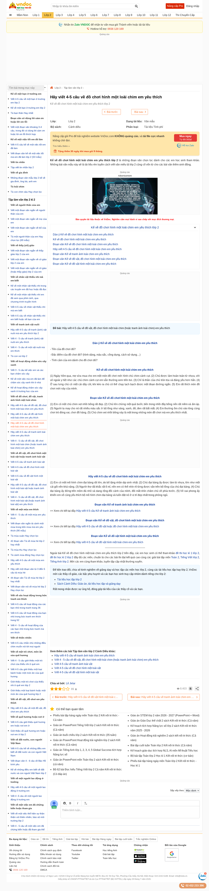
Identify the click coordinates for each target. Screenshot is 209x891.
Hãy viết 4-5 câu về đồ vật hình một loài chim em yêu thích (109, 542)
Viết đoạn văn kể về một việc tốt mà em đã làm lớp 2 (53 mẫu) (27, 155)
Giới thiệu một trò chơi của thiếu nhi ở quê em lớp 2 (27, 683)
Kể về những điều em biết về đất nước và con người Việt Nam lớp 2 (28, 771)
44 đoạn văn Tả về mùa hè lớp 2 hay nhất (27, 579)
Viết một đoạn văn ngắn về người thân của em (28, 212)
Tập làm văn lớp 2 (73, 88)
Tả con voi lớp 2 (19, 356)
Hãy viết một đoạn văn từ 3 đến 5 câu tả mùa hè (28, 571)
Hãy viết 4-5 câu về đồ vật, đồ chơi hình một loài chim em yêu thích (29, 407)
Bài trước (112, 112)
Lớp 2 (58, 88)
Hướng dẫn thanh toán (52, 862)
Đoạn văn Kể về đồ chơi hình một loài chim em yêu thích (85, 244)
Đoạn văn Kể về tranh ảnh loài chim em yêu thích (81, 254)
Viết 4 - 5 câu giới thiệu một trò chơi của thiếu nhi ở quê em (26, 662)
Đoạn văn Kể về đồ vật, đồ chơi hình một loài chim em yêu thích (89, 259)
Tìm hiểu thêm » (61, 146)
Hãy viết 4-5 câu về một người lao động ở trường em (28, 789)
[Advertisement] (104, 59)
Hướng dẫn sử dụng (19, 854)
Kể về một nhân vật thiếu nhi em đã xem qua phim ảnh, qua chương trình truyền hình (27, 298)
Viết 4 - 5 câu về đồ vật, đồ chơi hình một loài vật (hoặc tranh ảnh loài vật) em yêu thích (28, 500)
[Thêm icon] (64, 803)
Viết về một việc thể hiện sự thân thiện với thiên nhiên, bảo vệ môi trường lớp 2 (27, 817)
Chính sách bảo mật (50, 858)
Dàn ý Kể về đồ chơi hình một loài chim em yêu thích (83, 234)
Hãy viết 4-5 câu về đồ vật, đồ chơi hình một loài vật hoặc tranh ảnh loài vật (29, 488)
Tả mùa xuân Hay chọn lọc (24, 535)
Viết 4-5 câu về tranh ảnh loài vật (73, 664)
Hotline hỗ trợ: (107, 29)
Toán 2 (175, 557)
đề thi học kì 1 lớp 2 (187, 553)
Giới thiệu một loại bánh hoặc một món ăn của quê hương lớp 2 (28, 692)
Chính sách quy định (51, 850)
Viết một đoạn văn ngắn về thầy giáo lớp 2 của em (27, 252)
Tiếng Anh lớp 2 (59, 561)
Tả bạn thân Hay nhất (22, 113)
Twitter (75, 858)
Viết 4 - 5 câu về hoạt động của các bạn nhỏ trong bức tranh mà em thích (27, 629)
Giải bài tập (108, 854)
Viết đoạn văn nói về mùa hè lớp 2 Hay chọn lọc (28, 588)
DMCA (43, 870)
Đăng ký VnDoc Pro (19, 858)
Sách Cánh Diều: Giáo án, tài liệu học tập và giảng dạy (89, 583)
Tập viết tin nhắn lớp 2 (22, 167)
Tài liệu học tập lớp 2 (69, 579)
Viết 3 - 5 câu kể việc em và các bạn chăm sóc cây (27, 372)
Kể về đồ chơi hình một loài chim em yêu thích (79, 239)
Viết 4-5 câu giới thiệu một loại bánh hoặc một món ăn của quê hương (27, 673)
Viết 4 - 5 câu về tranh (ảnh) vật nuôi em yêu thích (27, 340)
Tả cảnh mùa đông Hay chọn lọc (27, 555)
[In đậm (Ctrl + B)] (70, 803)
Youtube (76, 854)
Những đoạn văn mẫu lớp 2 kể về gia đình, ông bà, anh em (28, 179)
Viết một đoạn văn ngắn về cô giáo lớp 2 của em (29, 261)
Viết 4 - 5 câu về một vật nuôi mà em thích (28, 349)
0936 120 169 (20, 870)
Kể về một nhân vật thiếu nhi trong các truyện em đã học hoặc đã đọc (28, 287)
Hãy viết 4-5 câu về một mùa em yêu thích (27, 562)
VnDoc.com (52, 88)
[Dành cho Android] (140, 862)
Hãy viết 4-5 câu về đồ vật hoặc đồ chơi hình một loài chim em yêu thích (117, 526)
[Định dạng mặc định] (85, 803)
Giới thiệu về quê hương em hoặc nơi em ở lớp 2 (28, 733)
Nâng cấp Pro (175, 6)
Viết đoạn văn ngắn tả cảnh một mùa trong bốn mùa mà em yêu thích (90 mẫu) (27, 527)
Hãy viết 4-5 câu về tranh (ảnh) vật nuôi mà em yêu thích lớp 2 (29, 331)
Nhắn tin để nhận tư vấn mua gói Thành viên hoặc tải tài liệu (107, 24)
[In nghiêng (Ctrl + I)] (77, 803)
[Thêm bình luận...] (130, 812)
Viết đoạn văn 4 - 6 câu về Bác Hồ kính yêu (28, 762)
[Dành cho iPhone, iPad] (140, 857)
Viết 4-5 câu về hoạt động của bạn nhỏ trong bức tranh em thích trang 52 (28, 616)
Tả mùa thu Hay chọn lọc (24, 549)
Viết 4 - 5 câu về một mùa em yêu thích (28, 516)
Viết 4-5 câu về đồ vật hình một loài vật (76, 672)
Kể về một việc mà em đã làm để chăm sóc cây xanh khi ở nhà (28, 381)
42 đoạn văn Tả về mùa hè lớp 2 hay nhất (27, 543)
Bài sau (138, 112)
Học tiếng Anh (110, 850)
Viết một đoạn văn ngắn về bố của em (28, 229)
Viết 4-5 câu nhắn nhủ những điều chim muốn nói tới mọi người (28, 645)
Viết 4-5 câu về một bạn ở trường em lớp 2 (28, 101)
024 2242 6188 (161, 876)
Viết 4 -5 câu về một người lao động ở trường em (26, 798)
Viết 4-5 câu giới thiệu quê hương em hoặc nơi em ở (28, 724)
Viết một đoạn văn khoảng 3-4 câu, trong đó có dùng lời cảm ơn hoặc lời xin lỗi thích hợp (28, 130)
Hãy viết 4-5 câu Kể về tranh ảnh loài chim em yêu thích (108, 510)
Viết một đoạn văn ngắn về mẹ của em (29, 221)
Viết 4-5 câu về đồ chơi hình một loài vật (77, 668)
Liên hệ (13, 866)
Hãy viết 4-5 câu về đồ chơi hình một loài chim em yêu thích (87, 249)
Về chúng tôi (15, 850)
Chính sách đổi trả (49, 866)
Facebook (77, 850)
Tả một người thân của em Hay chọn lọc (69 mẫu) (27, 238)
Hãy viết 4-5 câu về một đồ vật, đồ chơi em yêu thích (28, 710)
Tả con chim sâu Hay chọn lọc (26, 191)
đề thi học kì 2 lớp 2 (61, 557)
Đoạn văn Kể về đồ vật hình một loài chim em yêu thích (84, 263)
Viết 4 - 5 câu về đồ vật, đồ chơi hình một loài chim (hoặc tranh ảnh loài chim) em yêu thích (106, 659)
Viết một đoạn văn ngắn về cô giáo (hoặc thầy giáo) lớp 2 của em (29, 270)
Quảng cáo (15, 862)
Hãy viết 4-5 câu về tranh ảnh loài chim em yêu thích (84, 655)
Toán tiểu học (110, 858)
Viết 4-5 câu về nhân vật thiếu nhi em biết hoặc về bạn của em (28, 317)
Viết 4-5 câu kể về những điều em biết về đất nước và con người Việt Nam (28, 752)
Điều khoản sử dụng (50, 854)
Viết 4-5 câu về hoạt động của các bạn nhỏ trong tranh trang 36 (28, 606)
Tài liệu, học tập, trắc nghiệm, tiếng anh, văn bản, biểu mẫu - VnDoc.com (28, 6)
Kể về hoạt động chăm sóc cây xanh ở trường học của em (26, 389)
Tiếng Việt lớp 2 (189, 557)
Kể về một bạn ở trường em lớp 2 (28, 107)
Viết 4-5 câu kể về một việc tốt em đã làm (28, 146)
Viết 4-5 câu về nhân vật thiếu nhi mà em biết (28, 309)
